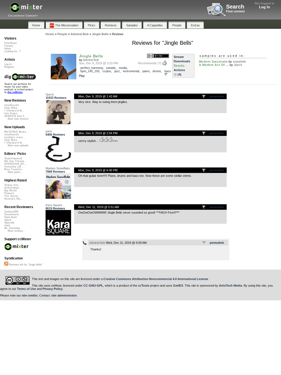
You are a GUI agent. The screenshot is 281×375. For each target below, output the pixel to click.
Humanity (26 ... (14, 166)
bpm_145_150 (89, 71)
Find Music (10, 43)
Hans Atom (10, 217)
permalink (216, 96)
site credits (30, 295)
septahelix (239, 61)
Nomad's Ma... (13, 198)
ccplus (106, 71)
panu (49, 131)
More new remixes (18, 118)
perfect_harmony (91, 67)
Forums (8, 45)
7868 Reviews (55, 171)
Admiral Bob (91, 59)
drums (157, 71)
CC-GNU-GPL (93, 285)
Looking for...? (12, 51)
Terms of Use (26, 288)
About (7, 48)
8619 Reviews (55, 208)
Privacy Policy (53, 288)
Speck (238, 64)
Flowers (9, 193)
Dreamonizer (11, 214)
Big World (10, 190)
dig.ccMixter (15, 92)
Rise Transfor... (14, 169)
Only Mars (10, 108)
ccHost (56, 285)
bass (167, 71)
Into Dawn (10, 113)
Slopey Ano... (12, 185)
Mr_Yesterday (12, 228)
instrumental (131, 71)
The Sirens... (12, 196)
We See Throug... (15, 161)
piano (146, 71)
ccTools (143, 285)
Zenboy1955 (11, 211)
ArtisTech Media (230, 285)
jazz (117, 71)
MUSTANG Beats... (16, 131)
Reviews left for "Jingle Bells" (25, 264)
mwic (7, 225)
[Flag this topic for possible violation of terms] (204, 97)
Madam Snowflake (58, 168)
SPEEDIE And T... (15, 116)
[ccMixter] (26, 10)
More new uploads (18, 145)
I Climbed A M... (14, 110)
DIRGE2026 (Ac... (15, 164)
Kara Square (54, 205)
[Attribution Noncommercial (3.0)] (158, 56)
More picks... (15, 172)
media (123, 67)
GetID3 (178, 285)
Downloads (182, 61)
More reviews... (17, 231)
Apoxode (9, 222)
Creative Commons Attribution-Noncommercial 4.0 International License (155, 279)
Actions (179, 70)
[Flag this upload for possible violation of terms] (166, 74)
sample (111, 67)
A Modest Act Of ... (214, 64)
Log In (264, 7)
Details (179, 65)
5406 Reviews (55, 134)
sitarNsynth (11, 105)
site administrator (64, 295)
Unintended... (12, 187)
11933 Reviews (56, 97)
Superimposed (13, 158)
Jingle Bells (91, 56)
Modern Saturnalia (213, 61)
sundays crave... (15, 137)
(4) (179, 74)
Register (9, 67)
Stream (179, 56)
